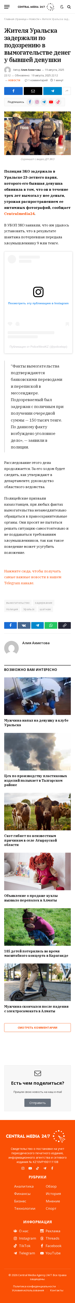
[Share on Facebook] (13, 91)
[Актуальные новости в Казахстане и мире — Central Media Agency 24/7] (36, 7)
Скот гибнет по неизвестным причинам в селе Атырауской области (30, 840)
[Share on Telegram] (52, 91)
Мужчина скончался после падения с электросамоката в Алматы (36, 1008)
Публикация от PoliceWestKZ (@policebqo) (38, 346)
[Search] (68, 6)
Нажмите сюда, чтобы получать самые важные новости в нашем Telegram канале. (32, 577)
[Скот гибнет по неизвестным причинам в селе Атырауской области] (37, 811)
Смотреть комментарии (38, 1027)
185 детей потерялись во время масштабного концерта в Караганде (36, 953)
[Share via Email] (33, 91)
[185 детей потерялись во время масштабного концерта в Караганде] (37, 927)
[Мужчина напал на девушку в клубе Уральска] (37, 696)
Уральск (29, 609)
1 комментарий (38, 80)
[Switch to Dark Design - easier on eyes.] (62, 7)
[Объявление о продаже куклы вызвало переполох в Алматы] (37, 871)
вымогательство (18, 603)
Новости (34, 19)
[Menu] (7, 6)
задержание (43, 603)
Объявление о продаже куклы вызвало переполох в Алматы (31, 898)
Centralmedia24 (19, 213)
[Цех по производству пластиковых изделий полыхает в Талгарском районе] (37, 751)
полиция (12, 609)
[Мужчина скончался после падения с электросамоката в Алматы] (37, 982)
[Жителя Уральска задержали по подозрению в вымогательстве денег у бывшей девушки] (37, 133)
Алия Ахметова (31, 70)
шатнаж (45, 609)
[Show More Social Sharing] (67, 91)
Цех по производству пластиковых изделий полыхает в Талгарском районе (35, 780)
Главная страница (15, 19)
